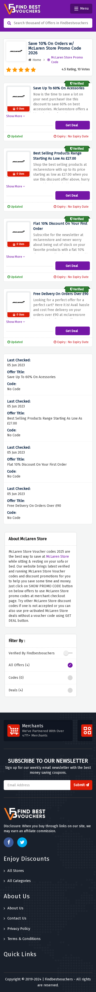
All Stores (15, 870)
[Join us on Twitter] (22, 842)
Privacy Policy (18, 928)
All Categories (19, 881)
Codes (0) (16, 678)
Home (36, 60)
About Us (15, 908)
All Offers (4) (19, 665)
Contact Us (16, 918)
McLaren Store (57, 556)
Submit (80, 785)
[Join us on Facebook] (9, 842)
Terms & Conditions (24, 939)
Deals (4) (16, 690)
